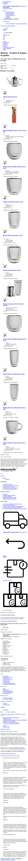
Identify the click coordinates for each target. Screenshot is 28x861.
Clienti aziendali (6, 681)
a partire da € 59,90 (15, 6)
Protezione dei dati (7, 718)
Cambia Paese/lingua (11, 712)
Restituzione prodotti (10, 13)
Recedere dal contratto (5, 729)
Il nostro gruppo (6, 704)
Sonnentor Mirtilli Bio (7, 496)
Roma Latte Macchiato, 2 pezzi (13, 374)
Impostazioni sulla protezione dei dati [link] (10, 722)
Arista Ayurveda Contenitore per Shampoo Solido (13, 506)
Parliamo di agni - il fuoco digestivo (10, 487)
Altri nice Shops (6, 726)
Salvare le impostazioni (5, 858)
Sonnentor (5, 494)
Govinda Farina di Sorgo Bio (9, 505)
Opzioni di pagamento (10, 15)
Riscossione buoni (7, 693)
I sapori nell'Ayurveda (7, 484)
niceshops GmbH (9, 714)
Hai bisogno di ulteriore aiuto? (9, 684)
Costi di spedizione (10, 14)
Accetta (2, 751)
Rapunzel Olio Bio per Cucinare (9, 498)
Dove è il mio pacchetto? (8, 692)
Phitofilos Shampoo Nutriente (9, 495)
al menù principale (7, 1)
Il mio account (6, 680)
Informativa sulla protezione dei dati (17, 748)
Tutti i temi (8, 17)
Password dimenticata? (8, 691)
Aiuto (4, 10)
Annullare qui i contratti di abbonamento (11, 723)
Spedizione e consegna (8, 677)
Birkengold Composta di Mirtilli (9, 497)
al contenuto (5, 2)
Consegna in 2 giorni (7, 8)
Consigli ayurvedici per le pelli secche (11, 485)
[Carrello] (15, 39)
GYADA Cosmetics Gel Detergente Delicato (12, 507)
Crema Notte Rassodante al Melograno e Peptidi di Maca (15, 508)
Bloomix (7, 479)
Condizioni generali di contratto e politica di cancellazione (15, 720)
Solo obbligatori (8, 751)
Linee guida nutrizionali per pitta (9, 489)
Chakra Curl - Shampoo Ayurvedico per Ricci (12, 503)
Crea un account (6, 34)
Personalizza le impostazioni (17, 751)
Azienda (5, 725)
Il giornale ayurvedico (7, 697)
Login (4, 30)
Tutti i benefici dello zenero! (9, 486)
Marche (4, 478)
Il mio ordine (5, 676)
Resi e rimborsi (6, 678)
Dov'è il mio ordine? (10, 11)
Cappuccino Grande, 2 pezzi (13, 201)
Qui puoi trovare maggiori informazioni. (9, 621)
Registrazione (6, 689)
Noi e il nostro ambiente (8, 699)
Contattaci (8, 16)
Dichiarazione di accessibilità (9, 721)
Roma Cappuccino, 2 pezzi (12, 235)
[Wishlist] (4, 37)
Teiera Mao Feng (10, 96)
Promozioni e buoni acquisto (9, 683)
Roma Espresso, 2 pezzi (11, 270)
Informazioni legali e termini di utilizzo (11, 717)
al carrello (5, 4)
